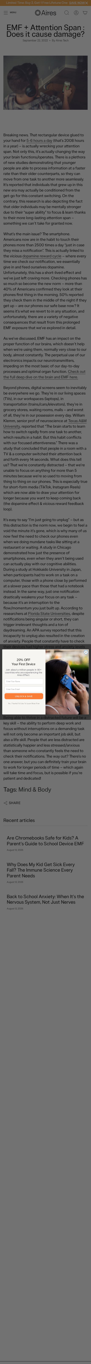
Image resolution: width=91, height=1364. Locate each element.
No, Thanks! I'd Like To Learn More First (23, 704)
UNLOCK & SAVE (24, 696)
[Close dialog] (86, 652)
